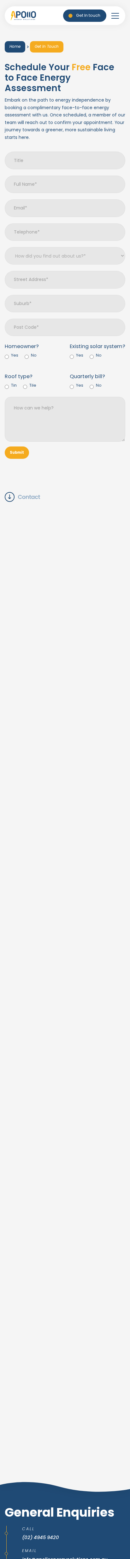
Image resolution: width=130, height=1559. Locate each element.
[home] (23, 15)
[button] (115, 15)
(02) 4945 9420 (40, 1537)
